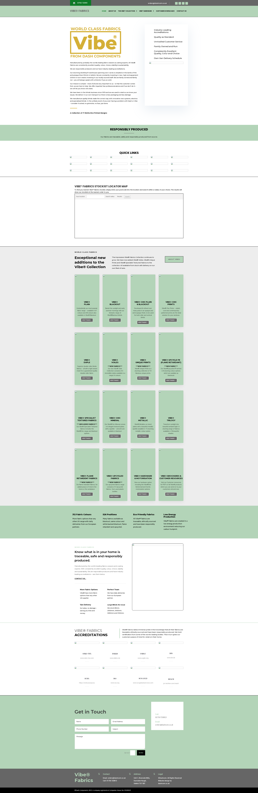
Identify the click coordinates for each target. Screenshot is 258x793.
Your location (80, 196)
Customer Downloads (165, 11)
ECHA (87, 678)
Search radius (110, 196)
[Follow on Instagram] (183, 3)
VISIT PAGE (86, 320)
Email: (157, 722)
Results (119, 196)
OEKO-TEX (87, 654)
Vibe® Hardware (145, 11)
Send (141, 753)
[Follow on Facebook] (176, 3)
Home (104, 11)
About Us (112, 11)
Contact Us (181, 11)
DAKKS (115, 654)
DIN (171, 653)
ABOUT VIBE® (174, 259)
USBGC (143, 654)
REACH (171, 679)
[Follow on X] (179, 3)
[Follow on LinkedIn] (186, 3)
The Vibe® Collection (126, 11)
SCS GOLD (143, 678)
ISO (114, 678)
